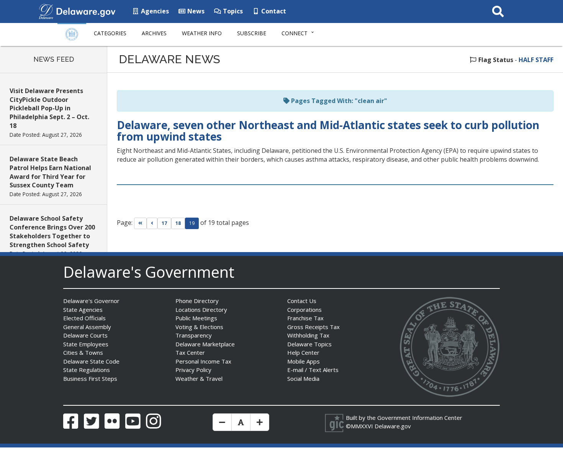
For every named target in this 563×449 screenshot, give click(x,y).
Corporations (304, 309)
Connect (295, 33)
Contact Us (301, 301)
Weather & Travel (199, 378)
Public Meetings (196, 318)
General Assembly (87, 327)
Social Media (303, 378)
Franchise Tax (305, 318)
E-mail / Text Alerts (313, 370)
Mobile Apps (303, 361)
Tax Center (190, 352)
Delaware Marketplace (205, 344)
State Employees (85, 344)
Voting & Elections (199, 327)
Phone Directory (197, 301)
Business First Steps (90, 378)
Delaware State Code (91, 361)
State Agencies (83, 309)
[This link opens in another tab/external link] (46, 11)
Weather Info (202, 33)
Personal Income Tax (203, 361)
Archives (154, 33)
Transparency (193, 335)
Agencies (154, 11)
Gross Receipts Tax (313, 327)
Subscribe (251, 33)
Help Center (303, 352)
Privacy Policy (193, 370)
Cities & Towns (83, 352)
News (195, 11)
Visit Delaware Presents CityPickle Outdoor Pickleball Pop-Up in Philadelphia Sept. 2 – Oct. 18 (49, 108)
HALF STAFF (536, 60)
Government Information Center (419, 417)
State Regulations (86, 370)
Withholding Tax (308, 335)
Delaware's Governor (91, 301)
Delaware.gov (393, 426)
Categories (110, 33)
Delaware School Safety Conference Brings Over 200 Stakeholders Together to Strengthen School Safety (52, 231)
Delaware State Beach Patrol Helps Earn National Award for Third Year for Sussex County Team (50, 172)
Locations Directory (201, 309)
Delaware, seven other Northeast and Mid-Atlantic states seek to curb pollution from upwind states (328, 131)
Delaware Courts (85, 335)
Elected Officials (84, 318)
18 (178, 223)
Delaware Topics (309, 344)
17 (164, 223)
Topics (232, 11)
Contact (273, 11)
